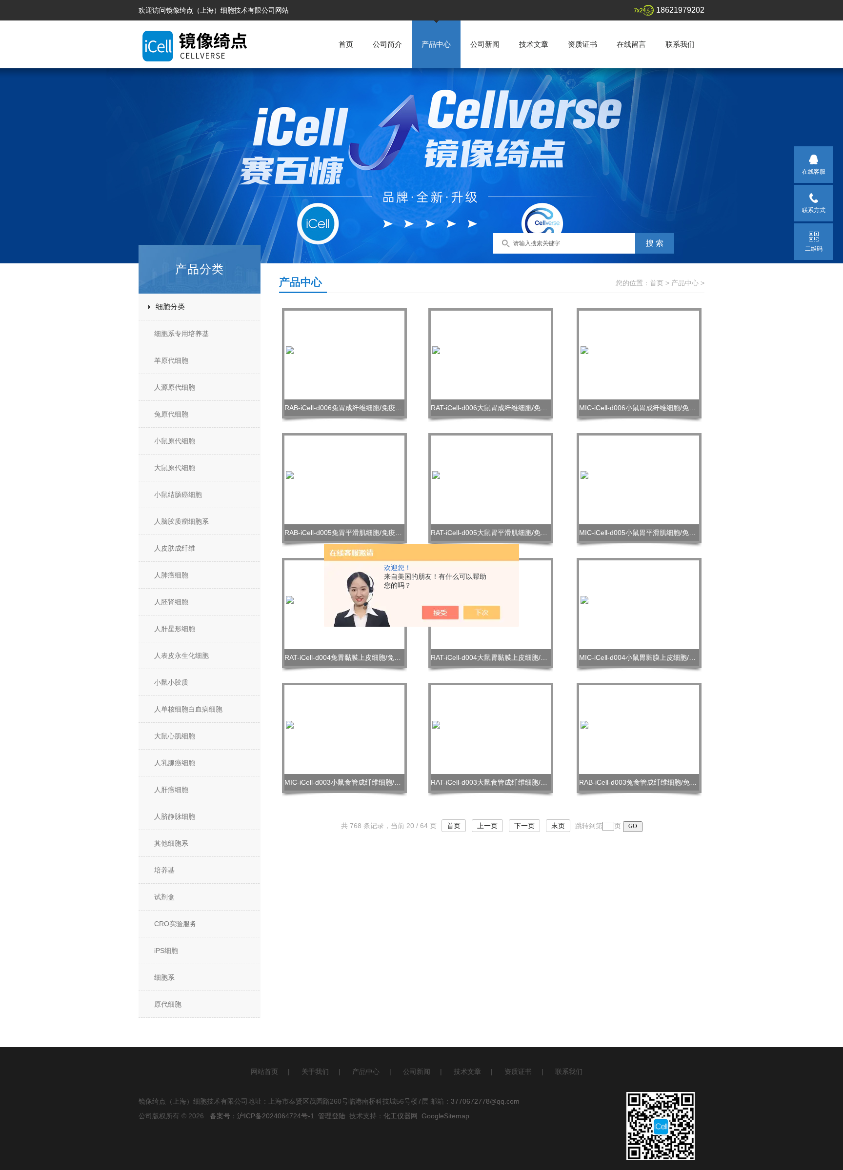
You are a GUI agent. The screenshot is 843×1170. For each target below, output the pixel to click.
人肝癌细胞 (171, 789)
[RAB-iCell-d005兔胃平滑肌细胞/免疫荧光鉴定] (344, 479)
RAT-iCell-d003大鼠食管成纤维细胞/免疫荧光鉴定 (506, 782)
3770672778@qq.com (485, 1101)
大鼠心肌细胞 (174, 736)
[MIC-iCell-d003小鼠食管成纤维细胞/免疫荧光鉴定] (344, 729)
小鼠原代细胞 (174, 441)
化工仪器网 (400, 1116)
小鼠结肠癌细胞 (178, 494)
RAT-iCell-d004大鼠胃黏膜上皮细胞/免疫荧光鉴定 (506, 657)
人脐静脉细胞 (174, 816)
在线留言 (631, 44)
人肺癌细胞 (171, 575)
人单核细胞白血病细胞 (188, 709)
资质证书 (582, 44)
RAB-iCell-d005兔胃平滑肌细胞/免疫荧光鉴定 (353, 532)
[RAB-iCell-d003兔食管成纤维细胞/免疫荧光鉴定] (639, 729)
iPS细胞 (166, 950)
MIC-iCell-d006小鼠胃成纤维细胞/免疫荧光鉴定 (651, 408)
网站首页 (264, 1071)
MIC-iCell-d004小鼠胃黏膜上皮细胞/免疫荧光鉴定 (654, 657)
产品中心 (436, 44)
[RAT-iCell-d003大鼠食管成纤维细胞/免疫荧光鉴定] (490, 729)
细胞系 (164, 977)
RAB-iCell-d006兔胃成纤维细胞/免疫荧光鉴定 (353, 408)
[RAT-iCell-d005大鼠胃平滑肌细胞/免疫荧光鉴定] (490, 479)
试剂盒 (164, 897)
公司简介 (387, 44)
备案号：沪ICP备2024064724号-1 (262, 1116)
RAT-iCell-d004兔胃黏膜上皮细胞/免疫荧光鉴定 (356, 657)
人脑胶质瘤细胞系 (181, 521)
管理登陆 (331, 1116)
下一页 (524, 826)
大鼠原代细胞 (174, 468)
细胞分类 (170, 306)
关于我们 (315, 1071)
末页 (558, 826)
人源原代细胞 (174, 387)
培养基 (164, 870)
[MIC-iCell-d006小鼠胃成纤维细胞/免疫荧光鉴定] (639, 354)
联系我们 (680, 44)
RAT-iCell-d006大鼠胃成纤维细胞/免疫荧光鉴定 (503, 408)
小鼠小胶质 (171, 682)
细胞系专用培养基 (181, 333)
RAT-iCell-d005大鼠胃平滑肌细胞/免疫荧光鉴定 (503, 532)
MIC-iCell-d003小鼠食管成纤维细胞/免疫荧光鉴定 (359, 782)
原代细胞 (167, 1004)
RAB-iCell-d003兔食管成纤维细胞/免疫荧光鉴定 (651, 782)
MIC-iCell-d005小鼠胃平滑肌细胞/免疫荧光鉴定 (651, 532)
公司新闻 (485, 44)
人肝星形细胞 (174, 629)
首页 (346, 44)
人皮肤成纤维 (174, 548)
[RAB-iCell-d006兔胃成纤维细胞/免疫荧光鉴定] (344, 354)
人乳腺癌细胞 (174, 763)
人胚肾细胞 (171, 602)
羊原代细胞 (171, 360)
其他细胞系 (171, 843)
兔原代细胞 (171, 414)
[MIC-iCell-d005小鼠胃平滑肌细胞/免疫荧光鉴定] (639, 479)
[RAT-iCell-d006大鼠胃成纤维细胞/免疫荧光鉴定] (490, 354)
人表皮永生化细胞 (181, 655)
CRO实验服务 (175, 924)
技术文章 (533, 44)
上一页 (487, 826)
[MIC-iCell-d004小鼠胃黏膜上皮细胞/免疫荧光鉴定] (639, 604)
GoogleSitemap (445, 1116)
